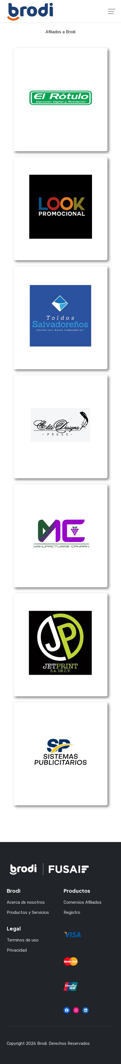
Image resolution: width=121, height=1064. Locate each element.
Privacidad (17, 950)
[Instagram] (76, 1010)
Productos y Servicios (28, 912)
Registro (72, 912)
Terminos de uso (23, 940)
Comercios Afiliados (83, 902)
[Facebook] (67, 1010)
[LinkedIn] (85, 1010)
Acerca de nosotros (26, 902)
